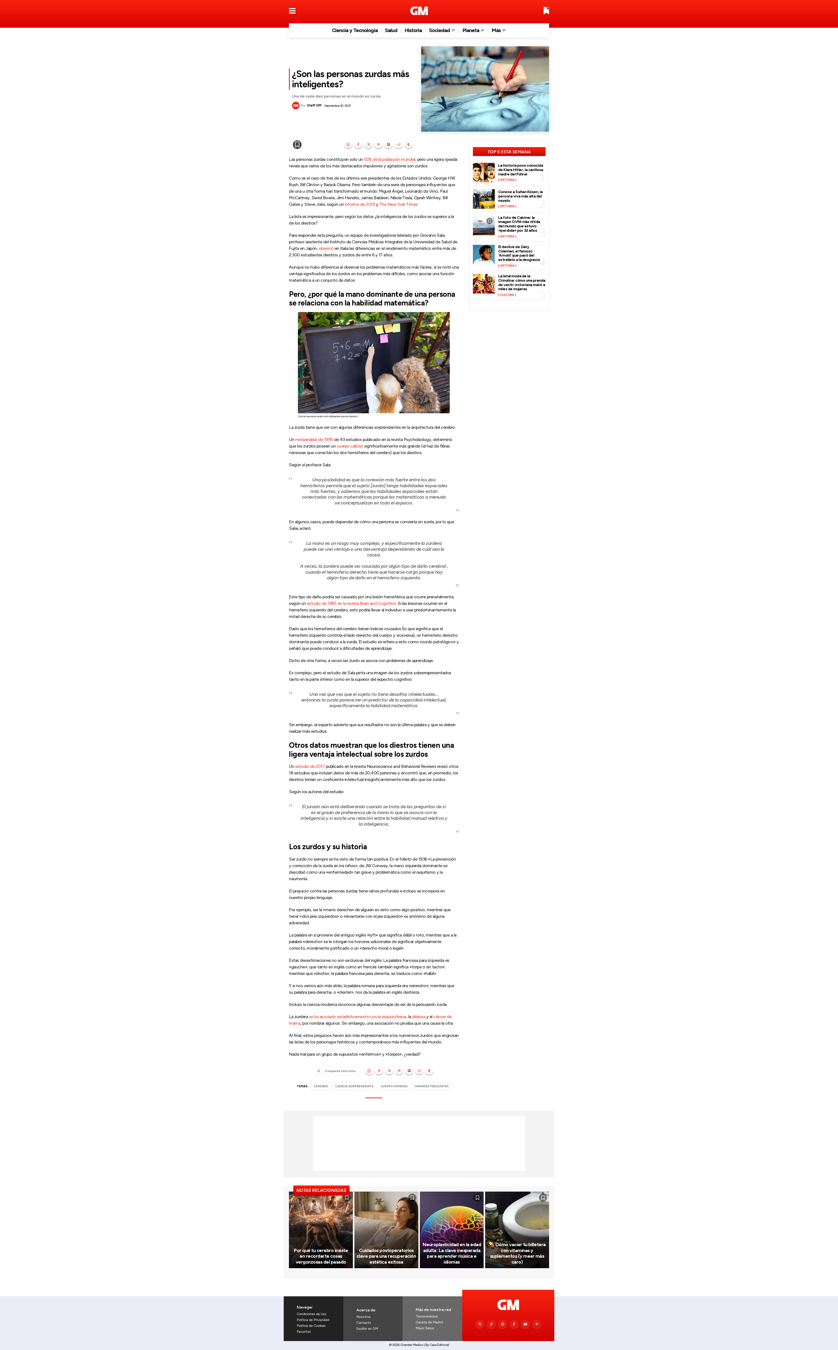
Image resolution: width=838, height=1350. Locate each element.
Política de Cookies (311, 1326)
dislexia (418, 1016)
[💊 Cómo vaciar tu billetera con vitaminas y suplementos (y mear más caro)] (517, 1230)
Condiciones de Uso (311, 1314)
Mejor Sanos (425, 1328)
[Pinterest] (378, 144)
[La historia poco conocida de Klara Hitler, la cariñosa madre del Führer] (484, 172)
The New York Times (398, 204)
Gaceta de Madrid (429, 1322)
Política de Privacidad (313, 1320)
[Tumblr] (408, 144)
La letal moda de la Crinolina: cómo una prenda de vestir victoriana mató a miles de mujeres (521, 282)
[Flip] (388, 144)
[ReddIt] (398, 144)
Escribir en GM (367, 1329)
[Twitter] (479, 1324)
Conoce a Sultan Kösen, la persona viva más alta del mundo (520, 196)
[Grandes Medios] (419, 11)
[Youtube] (525, 1324)
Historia (507, 180)
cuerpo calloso (350, 446)
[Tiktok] (491, 1324)
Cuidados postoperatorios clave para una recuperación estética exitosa (386, 1256)
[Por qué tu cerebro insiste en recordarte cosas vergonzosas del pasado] (321, 1230)
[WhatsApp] (348, 144)
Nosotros (363, 1317)
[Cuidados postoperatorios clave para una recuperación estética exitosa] (386, 1230)
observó (326, 248)
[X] (368, 144)
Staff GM (314, 105)
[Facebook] (358, 144)
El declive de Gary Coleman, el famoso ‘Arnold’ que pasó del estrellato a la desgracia (519, 253)
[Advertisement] (419, 1143)
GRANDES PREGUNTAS (432, 1086)
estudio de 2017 (310, 766)
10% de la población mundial (389, 159)
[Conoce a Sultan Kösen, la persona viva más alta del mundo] (484, 199)
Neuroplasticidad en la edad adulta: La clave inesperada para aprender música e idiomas (451, 1253)
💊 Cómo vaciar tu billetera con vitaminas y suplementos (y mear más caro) (517, 1253)
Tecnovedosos (427, 1316)
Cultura (507, 295)
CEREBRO (321, 1086)
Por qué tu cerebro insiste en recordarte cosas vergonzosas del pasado (321, 1256)
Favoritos (304, 1332)
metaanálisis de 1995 (314, 439)
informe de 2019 (360, 204)
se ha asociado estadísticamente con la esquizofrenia (357, 1016)
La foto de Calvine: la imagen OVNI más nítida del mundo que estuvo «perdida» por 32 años (519, 224)
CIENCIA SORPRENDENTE (354, 1086)
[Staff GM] (296, 105)
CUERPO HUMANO (394, 1086)
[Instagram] (502, 1324)
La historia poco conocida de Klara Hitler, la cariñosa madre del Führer (520, 170)
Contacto (363, 1323)
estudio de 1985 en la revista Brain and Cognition (351, 603)
